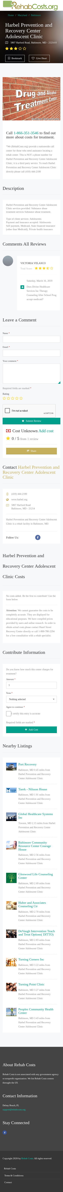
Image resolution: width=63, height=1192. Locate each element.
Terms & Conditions (13, 1175)
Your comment (10, 361)
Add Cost (33, 729)
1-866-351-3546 (26, 133)
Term (9, 693)
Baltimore (36, 15)
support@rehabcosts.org (14, 1109)
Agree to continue (15, 707)
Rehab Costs (27, 1158)
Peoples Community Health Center (35, 1011)
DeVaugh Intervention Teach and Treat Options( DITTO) (36, 932)
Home (11, 15)
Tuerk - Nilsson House (32, 789)
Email (6, 347)
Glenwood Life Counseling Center (35, 875)
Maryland (22, 15)
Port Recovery (27, 764)
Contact (8, 1182)
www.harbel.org (19, 499)
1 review (32, 439)
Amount (11, 679)
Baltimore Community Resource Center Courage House (34, 846)
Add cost (46, 431)
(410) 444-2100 (19, 494)
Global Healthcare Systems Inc (35, 815)
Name (6, 333)
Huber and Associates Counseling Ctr (32, 904)
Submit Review (33, 421)
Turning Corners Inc (31, 959)
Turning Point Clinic (31, 984)
